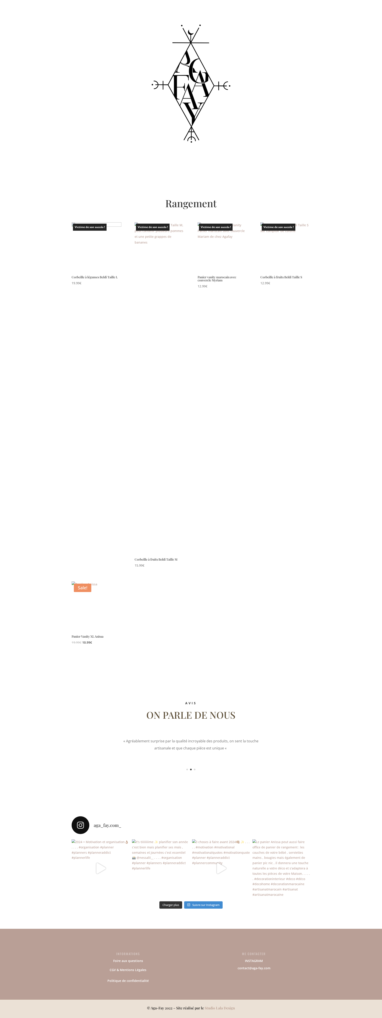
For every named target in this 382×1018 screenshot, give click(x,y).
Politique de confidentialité (128, 981)
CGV (113, 970)
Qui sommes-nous (194, 22)
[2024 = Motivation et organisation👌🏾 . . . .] (101, 868)
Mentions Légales (133, 970)
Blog (240, 22)
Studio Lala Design (220, 1008)
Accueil (144, 22)
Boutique (162, 22)
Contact (225, 22)
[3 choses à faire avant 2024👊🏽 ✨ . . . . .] (221, 868)
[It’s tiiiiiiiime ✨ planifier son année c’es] (161, 868)
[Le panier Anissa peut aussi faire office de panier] (281, 868)
